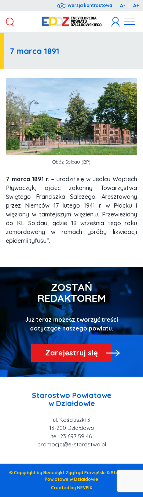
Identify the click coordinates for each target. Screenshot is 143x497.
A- (122, 5)
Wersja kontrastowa (89, 5)
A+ (136, 5)
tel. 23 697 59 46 (71, 436)
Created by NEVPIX (71, 487)
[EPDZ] (71, 21)
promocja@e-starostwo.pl (71, 444)
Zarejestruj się (71, 352)
